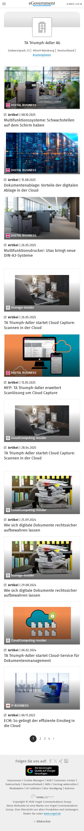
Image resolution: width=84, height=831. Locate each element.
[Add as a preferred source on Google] (42, 771)
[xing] (60, 761)
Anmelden (74, 4)
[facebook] (49, 761)
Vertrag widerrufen (65, 784)
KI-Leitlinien (34, 788)
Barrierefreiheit (33, 784)
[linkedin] (66, 761)
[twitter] (54, 761)
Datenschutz (13, 784)
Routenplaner (42, 55)
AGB (49, 780)
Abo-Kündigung (53, 788)
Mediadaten (17, 788)
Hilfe (48, 784)
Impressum (14, 780)
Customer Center (65, 780)
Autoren (69, 788)
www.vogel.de (52, 813)
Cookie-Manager (34, 780)
